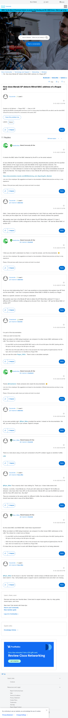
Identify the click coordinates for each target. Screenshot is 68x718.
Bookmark (46, 77)
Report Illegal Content (15, 707)
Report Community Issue (16, 690)
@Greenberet (12, 384)
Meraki (11, 122)
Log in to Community (10, 614)
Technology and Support (22, 72)
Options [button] (63, 77)
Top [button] (4, 674)
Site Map (12, 704)
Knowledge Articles (10, 630)
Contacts (12, 682)
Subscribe (55, 77)
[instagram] (49, 712)
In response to (17, 202)
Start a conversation (34, 44)
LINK (4, 456)
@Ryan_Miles (24, 421)
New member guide (10, 610)
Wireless (44, 72)
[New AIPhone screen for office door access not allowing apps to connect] (61, 138)
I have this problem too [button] (12, 117)
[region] (24, 713)
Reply (62, 129)
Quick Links (10, 678)
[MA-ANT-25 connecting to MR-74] (58, 138)
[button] (5, 130)
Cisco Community (6, 72)
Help (11, 693)
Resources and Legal (13, 687)
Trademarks (13, 702)
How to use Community (11, 608)
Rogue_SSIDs (21, 354)
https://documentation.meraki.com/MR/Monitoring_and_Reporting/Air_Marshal (27, 176)
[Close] (46, 710)
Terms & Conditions (15, 695)
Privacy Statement (7, 715)
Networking (35, 72)
